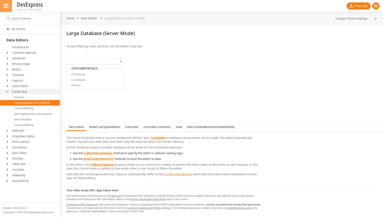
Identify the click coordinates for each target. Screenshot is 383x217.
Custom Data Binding (178, 174)
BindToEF (107, 159)
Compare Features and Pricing (143, 208)
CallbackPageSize (102, 164)
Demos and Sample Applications (148, 199)
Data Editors (89, 18)
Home (70, 18)
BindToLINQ (92, 159)
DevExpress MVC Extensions (82, 204)
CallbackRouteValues (98, 153)
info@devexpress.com (239, 208)
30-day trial (114, 196)
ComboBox (158, 138)
